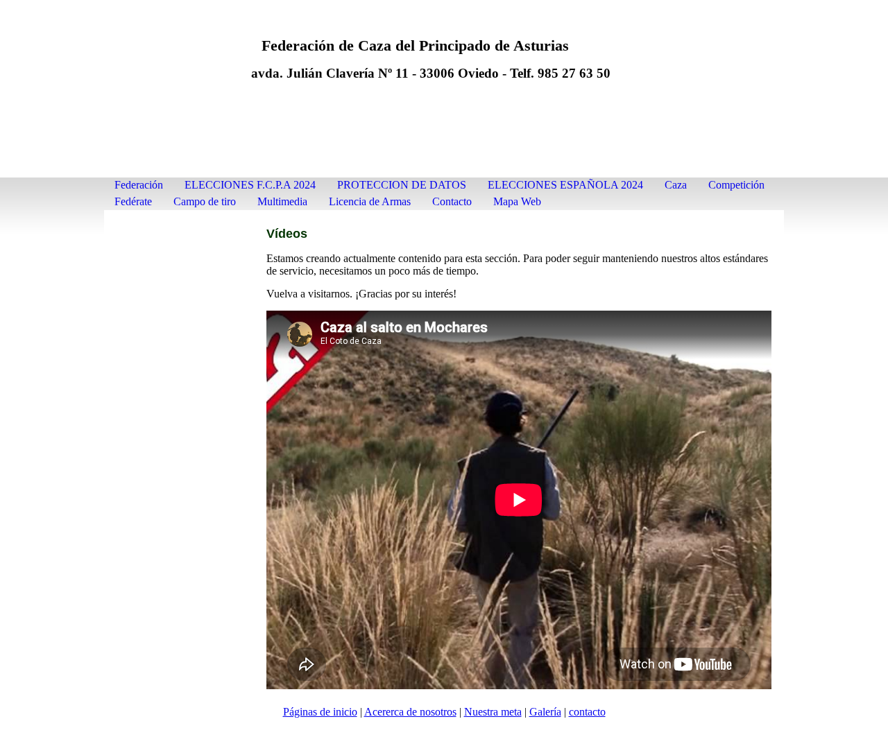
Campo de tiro (204, 201)
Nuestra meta (493, 712)
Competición (736, 185)
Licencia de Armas (370, 201)
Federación (138, 185)
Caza (676, 185)
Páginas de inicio (320, 712)
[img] (444, 95)
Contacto (452, 201)
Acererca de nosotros (410, 712)
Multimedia (282, 201)
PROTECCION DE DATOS (401, 185)
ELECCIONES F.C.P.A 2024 (250, 185)
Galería (545, 712)
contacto (587, 712)
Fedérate (133, 201)
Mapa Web (517, 201)
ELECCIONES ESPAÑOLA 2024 (565, 185)
